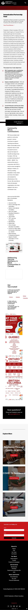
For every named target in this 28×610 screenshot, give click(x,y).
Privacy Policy (14, 322)
